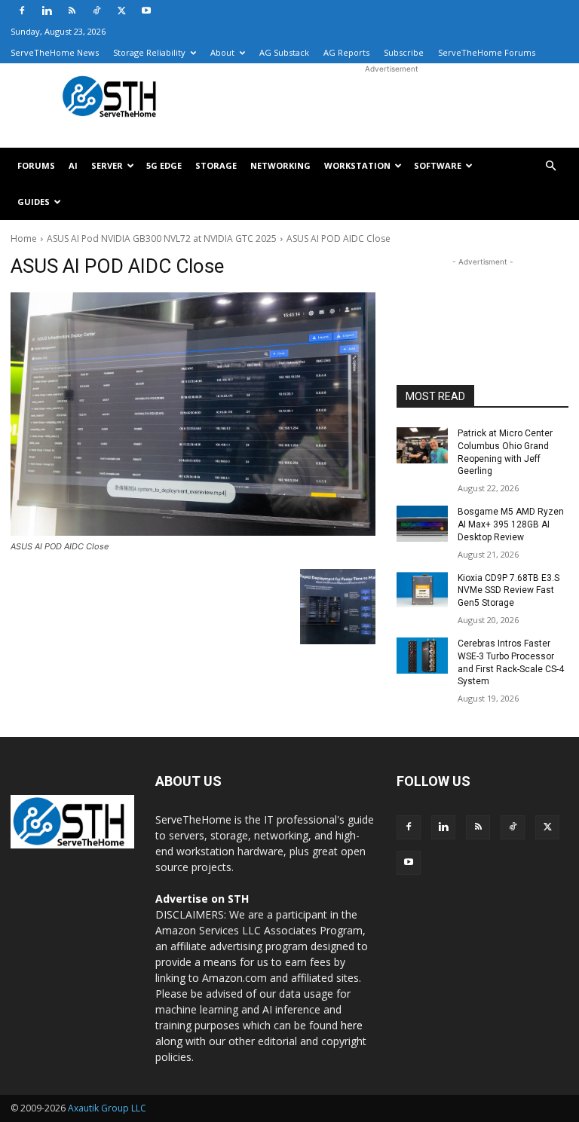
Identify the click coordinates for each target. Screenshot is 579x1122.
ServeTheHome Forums (486, 52)
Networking (280, 165)
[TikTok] (96, 10)
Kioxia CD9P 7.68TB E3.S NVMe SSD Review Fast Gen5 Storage (508, 591)
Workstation (357, 165)
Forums (36, 165)
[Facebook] (22, 10)
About (222, 52)
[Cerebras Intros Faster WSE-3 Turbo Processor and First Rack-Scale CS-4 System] (422, 655)
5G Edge (164, 165)
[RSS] (71, 10)
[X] (121, 10)
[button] (550, 166)
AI (73, 165)
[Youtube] (146, 10)
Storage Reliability (149, 52)
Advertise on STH (202, 898)
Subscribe (404, 52)
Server (107, 165)
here (352, 1025)
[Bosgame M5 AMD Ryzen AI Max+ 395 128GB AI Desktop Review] (422, 524)
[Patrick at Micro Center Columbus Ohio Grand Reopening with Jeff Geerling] (422, 445)
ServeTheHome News (55, 52)
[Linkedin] (46, 10)
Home (24, 238)
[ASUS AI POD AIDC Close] (193, 414)
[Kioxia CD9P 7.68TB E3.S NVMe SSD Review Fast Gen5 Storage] (422, 590)
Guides (33, 201)
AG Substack (284, 52)
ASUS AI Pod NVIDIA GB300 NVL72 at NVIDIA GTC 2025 (162, 238)
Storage (216, 165)
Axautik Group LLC (107, 1108)
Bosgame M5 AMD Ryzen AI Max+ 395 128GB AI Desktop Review (511, 524)
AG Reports (346, 52)
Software (437, 165)
